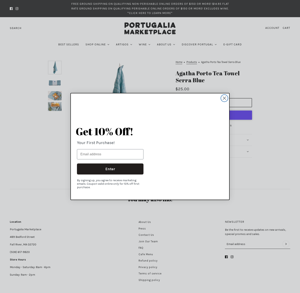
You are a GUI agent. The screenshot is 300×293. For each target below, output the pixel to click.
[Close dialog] (224, 98)
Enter (110, 169)
